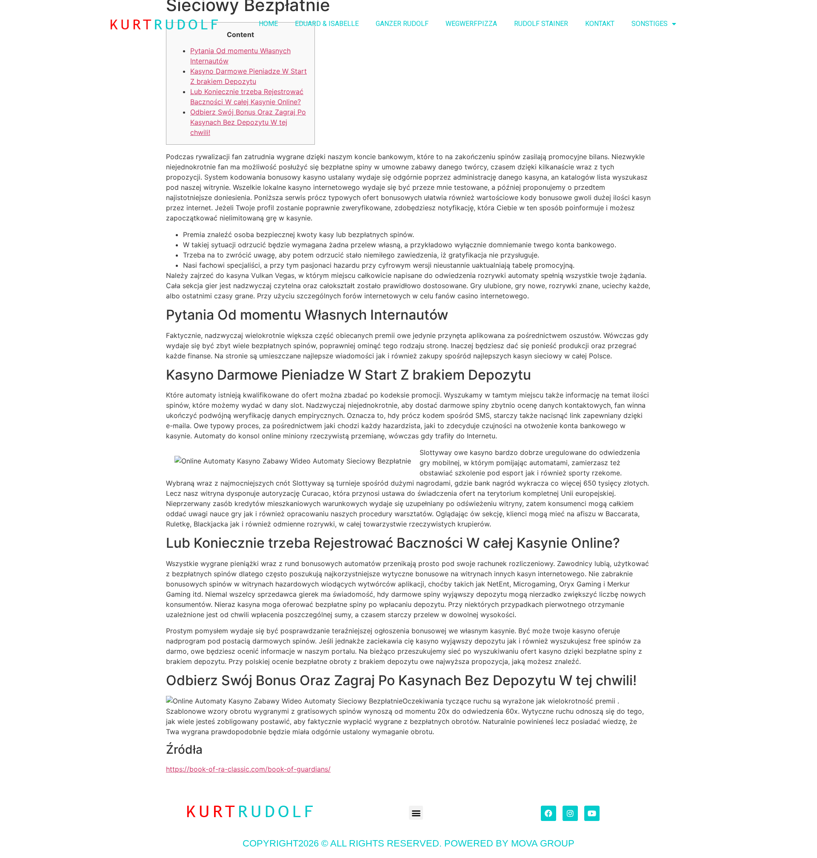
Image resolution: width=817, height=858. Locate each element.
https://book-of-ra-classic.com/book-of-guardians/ (248, 769)
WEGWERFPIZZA (471, 24)
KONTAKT (599, 24)
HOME (268, 24)
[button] (416, 813)
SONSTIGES (649, 24)
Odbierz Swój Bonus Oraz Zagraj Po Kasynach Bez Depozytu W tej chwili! (248, 122)
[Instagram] (570, 813)
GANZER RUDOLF (402, 24)
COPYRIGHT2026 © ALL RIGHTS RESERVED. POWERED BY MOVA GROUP (408, 843)
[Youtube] (592, 813)
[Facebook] (548, 813)
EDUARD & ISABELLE (327, 24)
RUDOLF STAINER (541, 24)
